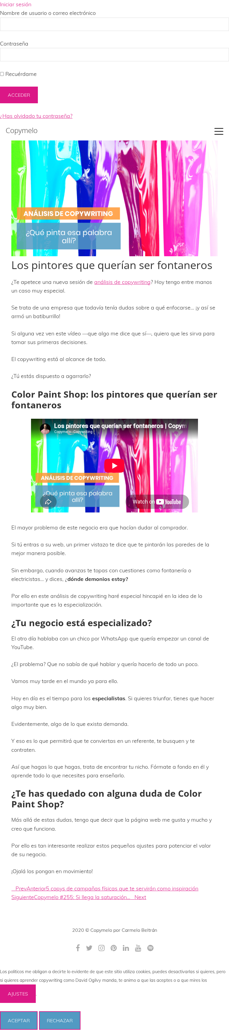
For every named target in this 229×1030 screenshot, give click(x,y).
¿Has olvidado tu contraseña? (36, 115)
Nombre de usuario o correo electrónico (48, 13)
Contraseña (14, 43)
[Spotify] (150, 947)
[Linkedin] (126, 947)
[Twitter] (89, 947)
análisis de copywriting (122, 282)
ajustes (18, 994)
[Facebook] (78, 947)
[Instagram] (101, 947)
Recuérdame (20, 74)
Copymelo (22, 130)
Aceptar (19, 1020)
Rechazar (60, 1020)
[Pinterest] (114, 947)
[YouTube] (138, 947)
